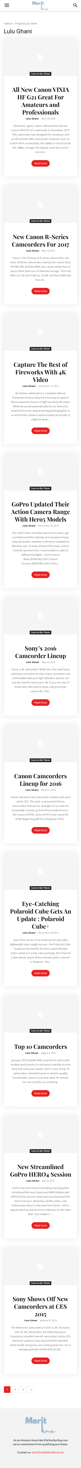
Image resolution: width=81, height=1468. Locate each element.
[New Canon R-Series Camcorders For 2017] (40, 204)
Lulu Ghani (32, 118)
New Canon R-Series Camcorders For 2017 (40, 240)
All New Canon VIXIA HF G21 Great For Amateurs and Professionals (40, 101)
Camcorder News (40, 73)
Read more (40, 163)
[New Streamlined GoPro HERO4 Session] (40, 1134)
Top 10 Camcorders (40, 1046)
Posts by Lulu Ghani (26, 23)
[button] (75, 5)
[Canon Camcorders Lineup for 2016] (40, 743)
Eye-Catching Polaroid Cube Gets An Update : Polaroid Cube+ (40, 915)
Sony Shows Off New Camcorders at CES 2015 (40, 1306)
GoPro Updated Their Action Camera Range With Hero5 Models (40, 511)
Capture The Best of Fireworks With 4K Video (40, 371)
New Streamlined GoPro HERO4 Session (40, 1170)
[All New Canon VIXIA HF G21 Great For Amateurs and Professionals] (40, 57)
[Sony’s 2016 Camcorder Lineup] (40, 616)
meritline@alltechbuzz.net (48, 1452)
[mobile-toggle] (6, 5)
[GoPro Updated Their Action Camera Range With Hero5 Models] (40, 471)
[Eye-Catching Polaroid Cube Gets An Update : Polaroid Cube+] (40, 871)
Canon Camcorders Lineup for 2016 (40, 779)
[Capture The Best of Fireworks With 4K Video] (40, 332)
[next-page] (31, 1389)
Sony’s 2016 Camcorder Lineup (40, 652)
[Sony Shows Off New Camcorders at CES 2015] (40, 1266)
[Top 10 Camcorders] (40, 1014)
